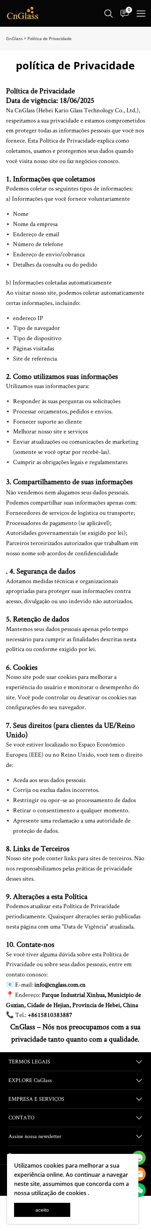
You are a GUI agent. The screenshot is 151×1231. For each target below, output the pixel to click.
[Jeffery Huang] (139, 1158)
